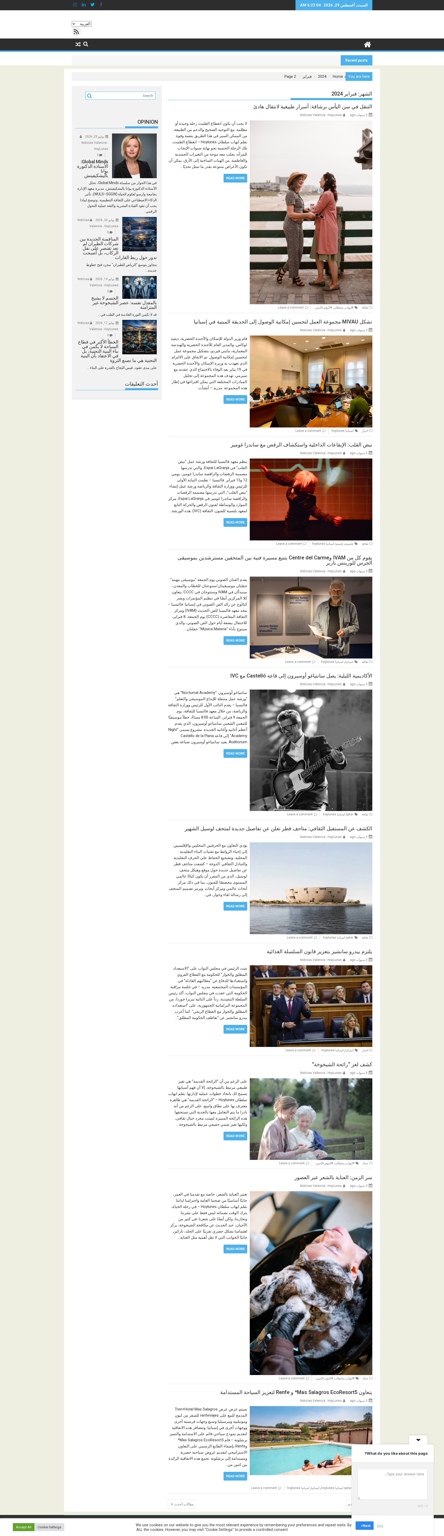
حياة (365, 1163)
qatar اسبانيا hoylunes (338, 814)
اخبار (365, 431)
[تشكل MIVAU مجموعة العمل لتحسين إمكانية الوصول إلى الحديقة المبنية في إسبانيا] (311, 338)
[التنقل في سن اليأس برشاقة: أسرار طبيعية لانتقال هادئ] (311, 123)
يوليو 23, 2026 (94, 136)
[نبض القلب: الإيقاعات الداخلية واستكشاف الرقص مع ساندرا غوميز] (311, 461)
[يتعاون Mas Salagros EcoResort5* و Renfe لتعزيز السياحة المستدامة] (311, 1409)
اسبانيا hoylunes (342, 431)
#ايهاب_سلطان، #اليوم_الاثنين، (333, 307)
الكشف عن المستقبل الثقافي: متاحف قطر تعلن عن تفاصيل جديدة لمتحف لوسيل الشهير (278, 828)
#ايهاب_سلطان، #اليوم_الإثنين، (334, 1163)
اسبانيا (349, 662)
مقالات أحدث (184, 1504)
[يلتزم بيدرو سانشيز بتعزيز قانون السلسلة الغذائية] (311, 968)
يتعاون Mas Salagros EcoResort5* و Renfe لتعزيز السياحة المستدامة (296, 1392)
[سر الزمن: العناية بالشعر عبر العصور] (311, 1194)
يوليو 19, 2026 (104, 279)
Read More (235, 178)
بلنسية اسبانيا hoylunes (327, 544)
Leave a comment (291, 307)
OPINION (147, 122)
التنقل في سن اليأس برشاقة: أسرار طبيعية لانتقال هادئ (312, 106)
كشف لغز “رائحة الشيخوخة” (342, 1064)
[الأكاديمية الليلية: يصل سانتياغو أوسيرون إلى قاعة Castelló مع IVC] (311, 692)
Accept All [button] (23, 1527)
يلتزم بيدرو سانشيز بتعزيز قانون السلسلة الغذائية (319, 951)
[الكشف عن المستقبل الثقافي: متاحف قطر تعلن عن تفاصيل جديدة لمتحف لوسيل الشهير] (311, 845)
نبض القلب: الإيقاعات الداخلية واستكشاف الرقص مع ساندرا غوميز (301, 445)
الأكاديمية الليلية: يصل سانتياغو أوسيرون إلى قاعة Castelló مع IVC (301, 676)
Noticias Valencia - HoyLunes (321, 115)
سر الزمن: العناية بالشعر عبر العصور (333, 1177)
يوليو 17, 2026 (104, 323)
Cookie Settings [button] (49, 1527)
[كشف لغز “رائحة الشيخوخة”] (311, 1081)
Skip (380, 1525)
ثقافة (365, 307)
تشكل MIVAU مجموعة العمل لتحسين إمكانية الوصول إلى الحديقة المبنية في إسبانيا (283, 322)
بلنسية (349, 544)
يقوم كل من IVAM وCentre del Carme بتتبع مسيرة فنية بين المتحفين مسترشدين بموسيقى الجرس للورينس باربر (275, 560)
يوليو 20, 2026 (104, 220)
